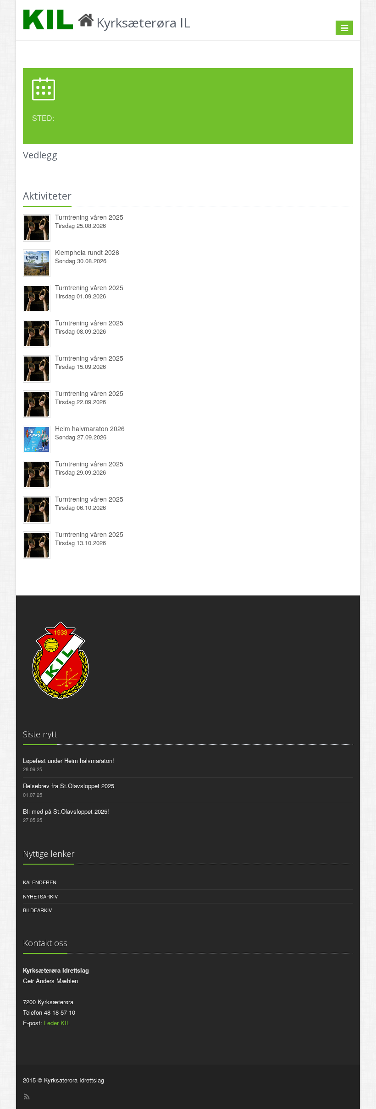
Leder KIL (57, 1022)
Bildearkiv (37, 910)
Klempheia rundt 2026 (87, 252)
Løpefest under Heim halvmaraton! (68, 760)
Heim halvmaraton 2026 (90, 428)
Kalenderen (39, 882)
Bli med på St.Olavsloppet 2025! (66, 811)
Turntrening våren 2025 (89, 217)
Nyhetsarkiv (40, 896)
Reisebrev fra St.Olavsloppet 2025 (68, 785)
